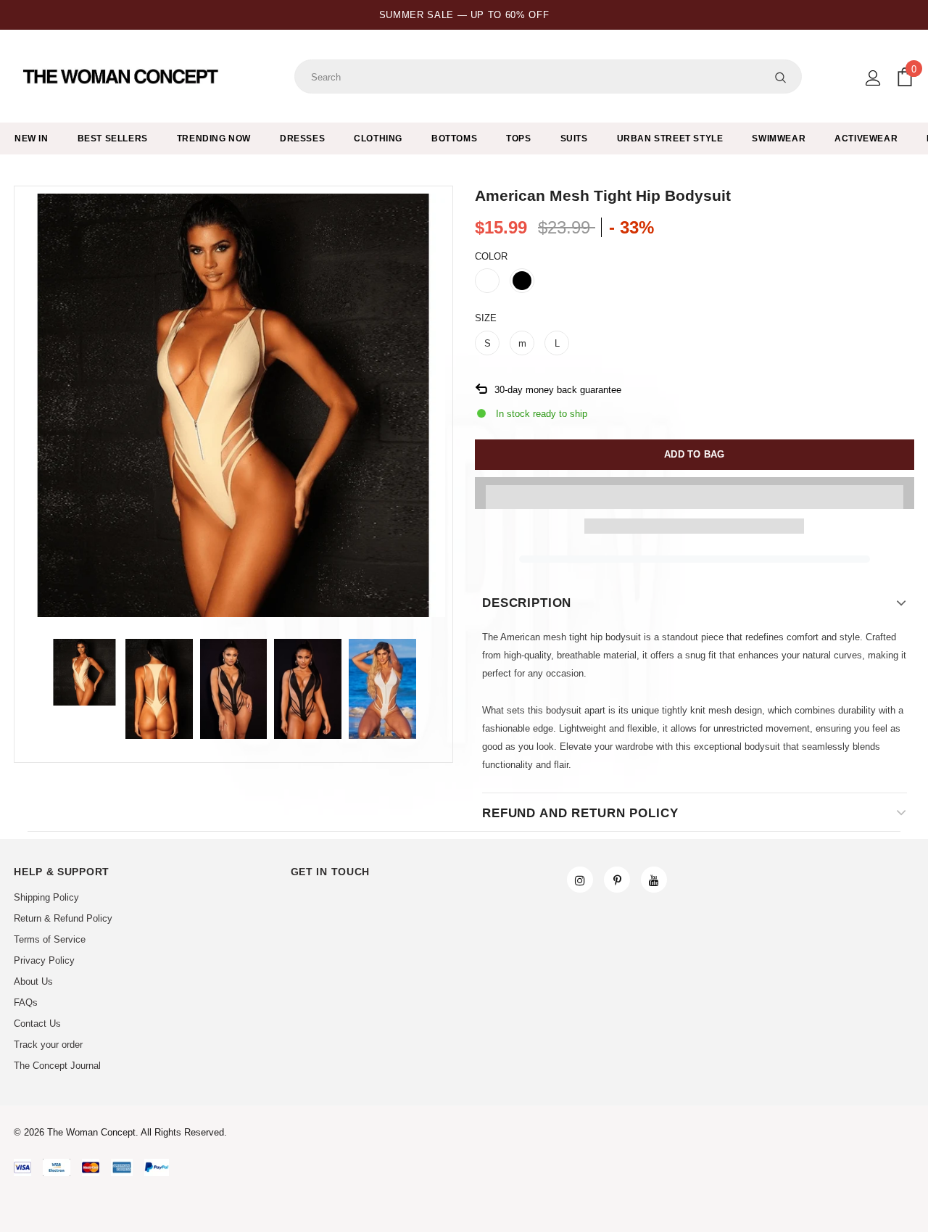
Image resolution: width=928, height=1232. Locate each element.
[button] (694, 493)
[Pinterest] (617, 880)
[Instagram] (580, 880)
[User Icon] (873, 78)
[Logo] (122, 76)
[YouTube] (654, 880)
